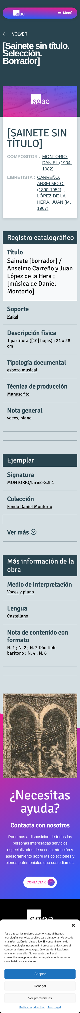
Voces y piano (20, 592)
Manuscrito (18, 394)
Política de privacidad (32, 1007)
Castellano (17, 616)
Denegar (40, 986)
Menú (67, 13)
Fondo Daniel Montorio (29, 506)
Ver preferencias (40, 998)
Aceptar (40, 974)
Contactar (36, 882)
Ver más (18, 532)
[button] (73, 925)
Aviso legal (54, 1007)
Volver (19, 34)
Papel (12, 316)
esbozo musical (22, 370)
